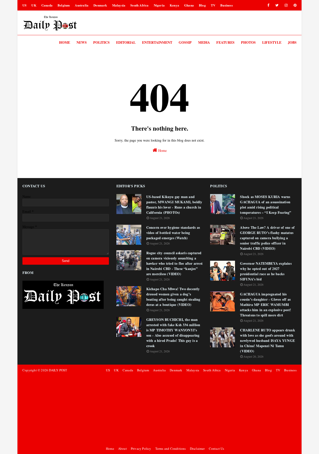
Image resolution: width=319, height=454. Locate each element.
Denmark (100, 5)
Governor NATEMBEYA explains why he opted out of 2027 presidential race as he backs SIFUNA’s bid (265, 271)
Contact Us (216, 448)
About (122, 448)
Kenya (174, 5)
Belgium (64, 5)
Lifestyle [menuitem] (271, 42)
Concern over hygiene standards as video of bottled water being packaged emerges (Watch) (173, 232)
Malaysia (119, 5)
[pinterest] (294, 5)
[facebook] (268, 5)
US (24, 5)
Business (226, 5)
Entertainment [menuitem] (157, 42)
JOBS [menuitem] (292, 42)
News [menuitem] (82, 42)
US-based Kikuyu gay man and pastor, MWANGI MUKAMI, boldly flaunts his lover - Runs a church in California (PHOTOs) (174, 204)
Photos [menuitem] (248, 42)
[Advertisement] (200, 409)
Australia (81, 5)
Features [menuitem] (225, 42)
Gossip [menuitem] (185, 42)
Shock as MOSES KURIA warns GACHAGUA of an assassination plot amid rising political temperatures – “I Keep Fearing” (265, 204)
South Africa (139, 5)
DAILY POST (58, 370)
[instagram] (286, 5)
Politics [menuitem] (101, 42)
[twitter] (277, 5)
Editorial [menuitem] (126, 42)
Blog (202, 5)
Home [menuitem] (64, 42)
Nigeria (159, 5)
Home (162, 150)
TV (213, 5)
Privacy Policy (141, 448)
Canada (47, 5)
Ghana (189, 5)
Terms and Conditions (170, 448)
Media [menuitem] (204, 42)
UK (33, 5)
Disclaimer (197, 448)
